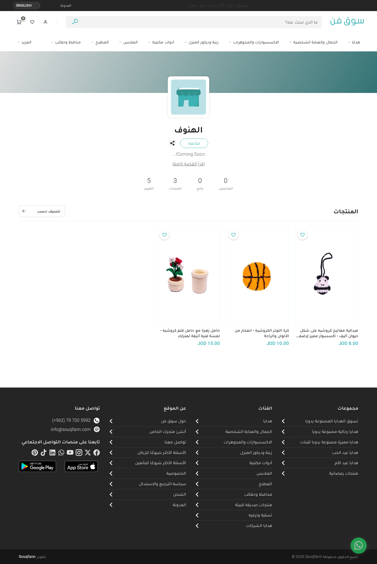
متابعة (194, 143)
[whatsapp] (61, 453)
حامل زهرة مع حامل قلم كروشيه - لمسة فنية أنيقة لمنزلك (190, 333)
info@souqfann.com (71, 429)
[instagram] (79, 453)
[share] (172, 143)
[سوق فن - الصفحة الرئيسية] (347, 22)
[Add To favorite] (302, 235)
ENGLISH (23, 5)
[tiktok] (43, 453)
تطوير (32, 556)
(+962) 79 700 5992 (71, 420)
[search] (74, 22)
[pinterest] (34, 453)
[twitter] (87, 453)
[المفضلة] (32, 22)
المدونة (65, 5)
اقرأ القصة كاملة (188, 164)
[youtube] (70, 453)
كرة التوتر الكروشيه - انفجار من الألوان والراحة (262, 333)
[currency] (37, 5)
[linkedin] (52, 453)
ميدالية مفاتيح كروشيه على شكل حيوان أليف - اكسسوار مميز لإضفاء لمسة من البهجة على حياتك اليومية (327, 333)
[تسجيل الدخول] (45, 22)
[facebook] (96, 453)
